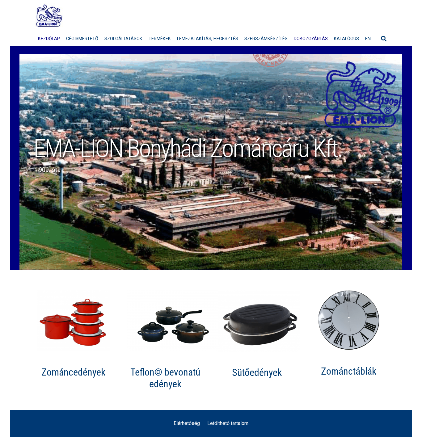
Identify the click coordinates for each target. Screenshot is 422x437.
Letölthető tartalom (227, 423)
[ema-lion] (49, 15)
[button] (384, 38)
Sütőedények (257, 372)
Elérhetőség (187, 423)
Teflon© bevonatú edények (165, 378)
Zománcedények (73, 372)
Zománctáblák (348, 371)
